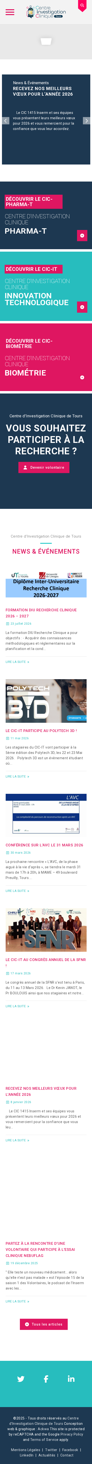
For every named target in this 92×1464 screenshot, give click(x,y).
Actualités (47, 1455)
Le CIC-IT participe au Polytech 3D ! (41, 731)
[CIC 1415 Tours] (46, 12)
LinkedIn (27, 1455)
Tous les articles (47, 1324)
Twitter (51, 1450)
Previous (5, 120)
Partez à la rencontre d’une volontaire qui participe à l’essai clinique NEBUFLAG (40, 1249)
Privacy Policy (72, 1434)
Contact (67, 1455)
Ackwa (43, 1429)
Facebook (70, 1450)
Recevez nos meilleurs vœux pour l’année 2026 (43, 91)
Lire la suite (16, 662)
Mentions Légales (25, 1450)
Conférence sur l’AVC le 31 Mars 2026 (44, 845)
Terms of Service (44, 1440)
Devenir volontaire (47, 467)
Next (86, 120)
